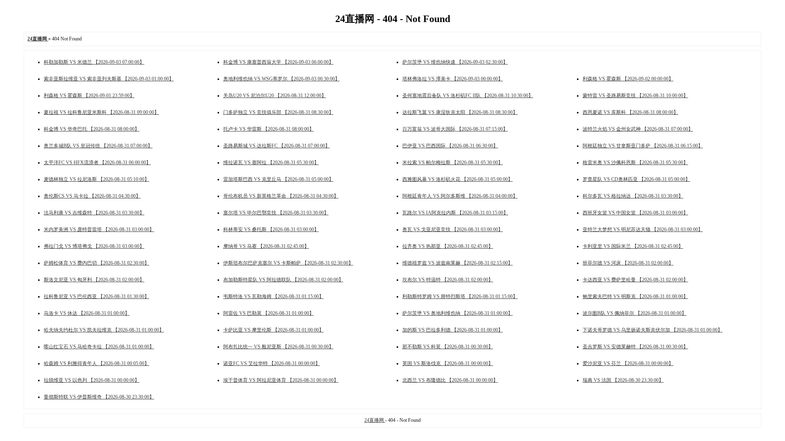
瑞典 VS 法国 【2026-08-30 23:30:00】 (623, 380)
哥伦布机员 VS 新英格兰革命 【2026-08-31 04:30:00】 (281, 196)
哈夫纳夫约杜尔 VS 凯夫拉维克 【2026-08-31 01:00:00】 (104, 330)
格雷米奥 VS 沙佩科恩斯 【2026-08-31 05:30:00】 (635, 162)
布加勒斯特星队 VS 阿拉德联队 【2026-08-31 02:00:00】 (283, 280)
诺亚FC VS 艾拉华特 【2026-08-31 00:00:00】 (271, 363)
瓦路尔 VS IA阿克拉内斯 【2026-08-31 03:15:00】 (455, 213)
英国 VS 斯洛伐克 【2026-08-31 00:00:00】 (447, 363)
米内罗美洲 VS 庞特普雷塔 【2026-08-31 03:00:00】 (99, 229)
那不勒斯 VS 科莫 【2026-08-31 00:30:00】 (447, 347)
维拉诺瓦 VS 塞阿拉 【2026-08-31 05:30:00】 (271, 162)
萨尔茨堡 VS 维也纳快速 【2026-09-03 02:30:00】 (455, 62)
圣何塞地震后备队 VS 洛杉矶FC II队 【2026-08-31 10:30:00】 (467, 95)
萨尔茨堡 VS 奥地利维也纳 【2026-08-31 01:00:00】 (457, 313)
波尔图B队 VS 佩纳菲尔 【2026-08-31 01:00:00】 (634, 313)
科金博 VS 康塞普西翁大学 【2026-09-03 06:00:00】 (278, 62)
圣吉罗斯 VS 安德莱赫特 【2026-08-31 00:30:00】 (635, 347)
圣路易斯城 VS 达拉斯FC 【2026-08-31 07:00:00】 (276, 146)
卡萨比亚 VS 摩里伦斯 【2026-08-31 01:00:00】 (273, 330)
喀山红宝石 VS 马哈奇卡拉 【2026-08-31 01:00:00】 (99, 347)
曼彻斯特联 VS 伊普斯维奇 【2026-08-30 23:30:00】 (99, 397)
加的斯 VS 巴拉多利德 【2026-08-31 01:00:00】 (452, 330)
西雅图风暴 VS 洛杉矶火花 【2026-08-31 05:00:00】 (457, 179)
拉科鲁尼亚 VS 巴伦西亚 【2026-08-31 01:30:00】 (96, 296)
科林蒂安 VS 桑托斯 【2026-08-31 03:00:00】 (271, 229)
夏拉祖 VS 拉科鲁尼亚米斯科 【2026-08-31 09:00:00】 (101, 112)
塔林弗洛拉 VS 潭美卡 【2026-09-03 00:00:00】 (452, 79)
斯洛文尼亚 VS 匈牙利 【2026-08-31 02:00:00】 (94, 280)
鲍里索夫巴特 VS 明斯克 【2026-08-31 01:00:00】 (635, 296)
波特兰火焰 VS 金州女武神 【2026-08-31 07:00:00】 (638, 129)
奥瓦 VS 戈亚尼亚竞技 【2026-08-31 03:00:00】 (452, 229)
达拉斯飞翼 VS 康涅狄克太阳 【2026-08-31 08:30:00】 (460, 112)
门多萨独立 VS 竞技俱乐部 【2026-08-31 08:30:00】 (278, 112)
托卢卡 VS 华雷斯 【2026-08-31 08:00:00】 (268, 129)
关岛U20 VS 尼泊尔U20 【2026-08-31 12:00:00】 (274, 95)
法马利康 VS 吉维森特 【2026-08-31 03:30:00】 (94, 213)
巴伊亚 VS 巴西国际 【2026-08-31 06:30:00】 (450, 146)
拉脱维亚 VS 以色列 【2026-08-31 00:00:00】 (91, 380)
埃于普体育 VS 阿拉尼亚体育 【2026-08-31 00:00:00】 (281, 380)
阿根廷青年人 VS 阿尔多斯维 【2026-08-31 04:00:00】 (460, 196)
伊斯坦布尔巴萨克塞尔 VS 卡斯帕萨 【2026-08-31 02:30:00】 (288, 263)
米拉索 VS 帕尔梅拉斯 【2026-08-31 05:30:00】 (452, 162)
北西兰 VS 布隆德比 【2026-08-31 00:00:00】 (450, 380)
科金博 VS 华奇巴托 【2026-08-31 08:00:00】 (91, 129)
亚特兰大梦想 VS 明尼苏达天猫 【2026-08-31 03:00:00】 (643, 229)
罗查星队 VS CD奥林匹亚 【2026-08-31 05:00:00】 (636, 179)
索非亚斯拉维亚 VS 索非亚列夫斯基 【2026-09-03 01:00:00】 (109, 79)
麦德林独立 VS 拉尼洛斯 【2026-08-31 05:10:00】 (96, 179)
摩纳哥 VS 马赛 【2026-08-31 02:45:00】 (266, 246)
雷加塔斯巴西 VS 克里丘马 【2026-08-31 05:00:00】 (278, 179)
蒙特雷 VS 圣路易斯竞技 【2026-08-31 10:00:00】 (635, 95)
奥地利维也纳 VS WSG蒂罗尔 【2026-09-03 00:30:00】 (281, 79)
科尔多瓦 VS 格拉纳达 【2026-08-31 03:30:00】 (633, 196)
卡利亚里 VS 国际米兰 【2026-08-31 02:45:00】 (633, 246)
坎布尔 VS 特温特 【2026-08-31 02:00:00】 (447, 280)
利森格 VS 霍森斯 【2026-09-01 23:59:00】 (89, 95)
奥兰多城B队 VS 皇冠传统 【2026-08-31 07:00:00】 (98, 146)
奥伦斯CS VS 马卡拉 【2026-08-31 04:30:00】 (92, 196)
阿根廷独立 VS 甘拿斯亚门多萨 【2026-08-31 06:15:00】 (643, 146)
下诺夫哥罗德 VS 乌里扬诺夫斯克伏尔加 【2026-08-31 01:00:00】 (652, 330)
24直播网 (374, 420)
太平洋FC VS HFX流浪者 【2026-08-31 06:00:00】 (97, 162)
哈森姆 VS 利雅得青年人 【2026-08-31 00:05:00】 (96, 363)
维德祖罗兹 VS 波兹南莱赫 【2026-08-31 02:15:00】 (457, 263)
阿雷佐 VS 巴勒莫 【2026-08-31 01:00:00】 (268, 313)
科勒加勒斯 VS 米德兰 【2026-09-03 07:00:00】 (94, 62)
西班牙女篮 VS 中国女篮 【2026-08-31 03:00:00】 (635, 213)
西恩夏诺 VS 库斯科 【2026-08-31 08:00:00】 (630, 112)
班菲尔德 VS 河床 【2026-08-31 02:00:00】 (628, 263)
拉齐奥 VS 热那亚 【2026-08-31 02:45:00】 (447, 246)
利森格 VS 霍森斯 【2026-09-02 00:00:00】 (628, 79)
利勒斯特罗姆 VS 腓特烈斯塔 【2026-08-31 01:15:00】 (460, 296)
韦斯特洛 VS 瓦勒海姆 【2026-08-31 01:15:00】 (273, 296)
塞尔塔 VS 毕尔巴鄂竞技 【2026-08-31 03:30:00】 (276, 213)
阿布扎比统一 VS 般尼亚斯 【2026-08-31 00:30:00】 (278, 347)
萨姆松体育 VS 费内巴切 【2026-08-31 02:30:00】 (96, 263)
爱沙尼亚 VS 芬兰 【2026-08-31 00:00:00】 (628, 363)
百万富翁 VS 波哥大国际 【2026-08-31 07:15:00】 (455, 129)
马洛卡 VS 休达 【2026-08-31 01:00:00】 (87, 313)
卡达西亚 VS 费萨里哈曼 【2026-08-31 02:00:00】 (635, 280)
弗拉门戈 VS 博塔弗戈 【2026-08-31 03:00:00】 (94, 246)
